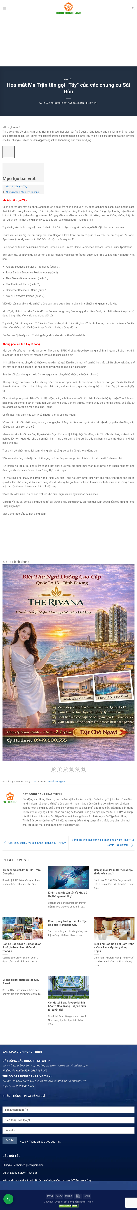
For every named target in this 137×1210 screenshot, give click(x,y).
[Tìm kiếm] (133, 8)
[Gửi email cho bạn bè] (71, 769)
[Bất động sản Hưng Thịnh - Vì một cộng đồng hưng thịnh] (68, 8)
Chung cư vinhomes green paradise (23, 1165)
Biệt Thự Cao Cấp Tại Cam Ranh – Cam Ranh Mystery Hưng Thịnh (114, 947)
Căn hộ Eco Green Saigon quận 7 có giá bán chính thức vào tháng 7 (22, 947)
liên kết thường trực (57, 781)
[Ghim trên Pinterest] (77, 769)
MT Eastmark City (81, 1180)
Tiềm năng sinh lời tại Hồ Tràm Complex (22, 871)
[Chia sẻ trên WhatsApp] (53, 769)
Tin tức (68, 79)
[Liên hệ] (8, 1199)
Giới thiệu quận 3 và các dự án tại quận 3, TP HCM (37, 843)
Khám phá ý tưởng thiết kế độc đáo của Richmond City (67, 923)
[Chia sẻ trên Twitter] (65, 769)
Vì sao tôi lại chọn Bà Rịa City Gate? (21, 981)
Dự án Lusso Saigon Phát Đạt (20, 1172)
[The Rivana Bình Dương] (68, 662)
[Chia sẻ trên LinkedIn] (83, 769)
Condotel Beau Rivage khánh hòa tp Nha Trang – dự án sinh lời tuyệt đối (67, 1006)
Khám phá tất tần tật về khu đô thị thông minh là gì (67, 894)
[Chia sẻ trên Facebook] (59, 769)
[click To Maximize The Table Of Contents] (9, 152)
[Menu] (5, 8)
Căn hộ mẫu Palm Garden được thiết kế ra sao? (113, 871)
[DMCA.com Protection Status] (68, 1205)
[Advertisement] (68, 41)
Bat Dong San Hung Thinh (83, 103)
